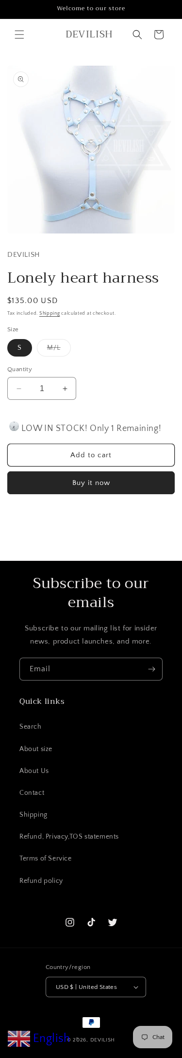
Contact (31, 793)
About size (35, 749)
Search (30, 727)
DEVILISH (103, 1040)
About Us (34, 771)
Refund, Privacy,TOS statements (69, 837)
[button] (19, 34)
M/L (59, 350)
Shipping (49, 313)
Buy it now (91, 483)
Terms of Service (45, 858)
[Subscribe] (151, 669)
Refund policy (41, 881)
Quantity (19, 369)
